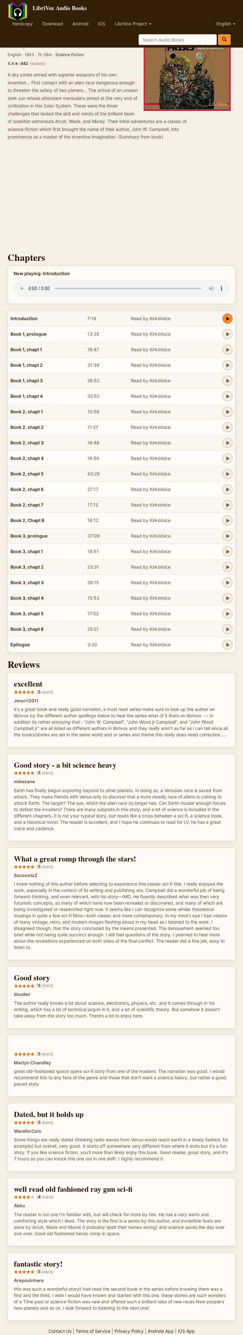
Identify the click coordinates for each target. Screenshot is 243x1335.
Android (80, 23)
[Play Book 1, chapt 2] (227, 365)
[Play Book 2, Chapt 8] (227, 520)
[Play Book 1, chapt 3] (227, 381)
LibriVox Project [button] (131, 23)
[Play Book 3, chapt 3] (227, 582)
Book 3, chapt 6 (27, 629)
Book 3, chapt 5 (27, 613)
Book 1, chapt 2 (26, 365)
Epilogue (20, 644)
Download (52, 23)
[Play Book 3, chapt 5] (227, 614)
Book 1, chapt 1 (26, 349)
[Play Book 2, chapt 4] (227, 458)
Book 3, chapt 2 (27, 567)
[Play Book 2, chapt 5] (227, 474)
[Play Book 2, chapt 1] (227, 412)
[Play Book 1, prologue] (227, 334)
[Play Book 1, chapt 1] (227, 350)
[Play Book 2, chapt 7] (227, 505)
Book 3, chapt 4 (27, 598)
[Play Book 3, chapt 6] (227, 629)
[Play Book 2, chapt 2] (227, 427)
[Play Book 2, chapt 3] (227, 443)
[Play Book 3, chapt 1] (227, 551)
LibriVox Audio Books (60, 8)
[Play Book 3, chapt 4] (227, 598)
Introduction (24, 318)
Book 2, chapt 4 (27, 458)
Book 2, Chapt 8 (27, 520)
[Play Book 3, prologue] (227, 536)
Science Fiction (69, 54)
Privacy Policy (129, 1331)
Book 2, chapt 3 (27, 442)
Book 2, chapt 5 (27, 473)
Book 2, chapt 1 (26, 411)
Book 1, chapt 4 (26, 396)
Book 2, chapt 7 (26, 504)
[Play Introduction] (227, 318)
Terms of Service (93, 1331)
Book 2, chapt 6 (27, 489)
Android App (161, 1331)
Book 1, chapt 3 (26, 380)
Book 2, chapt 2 (27, 427)
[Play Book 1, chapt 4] (227, 396)
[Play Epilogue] (227, 645)
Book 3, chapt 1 (26, 551)
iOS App (186, 1331)
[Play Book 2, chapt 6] (227, 489)
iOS (101, 23)
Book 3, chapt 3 (27, 582)
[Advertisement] (121, 198)
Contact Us (60, 1331)
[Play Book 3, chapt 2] (227, 567)
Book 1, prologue (28, 334)
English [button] (224, 23)
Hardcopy (22, 23)
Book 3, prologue (28, 536)
